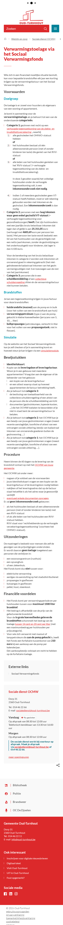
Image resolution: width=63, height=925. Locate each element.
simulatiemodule (50, 350)
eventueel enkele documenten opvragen (28, 498)
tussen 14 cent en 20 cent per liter (32, 623)
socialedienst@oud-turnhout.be (31, 746)
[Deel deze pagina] (58, 765)
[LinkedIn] (10, 894)
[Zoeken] (45, 28)
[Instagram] (16, 894)
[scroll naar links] (60, 39)
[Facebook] (5, 894)
